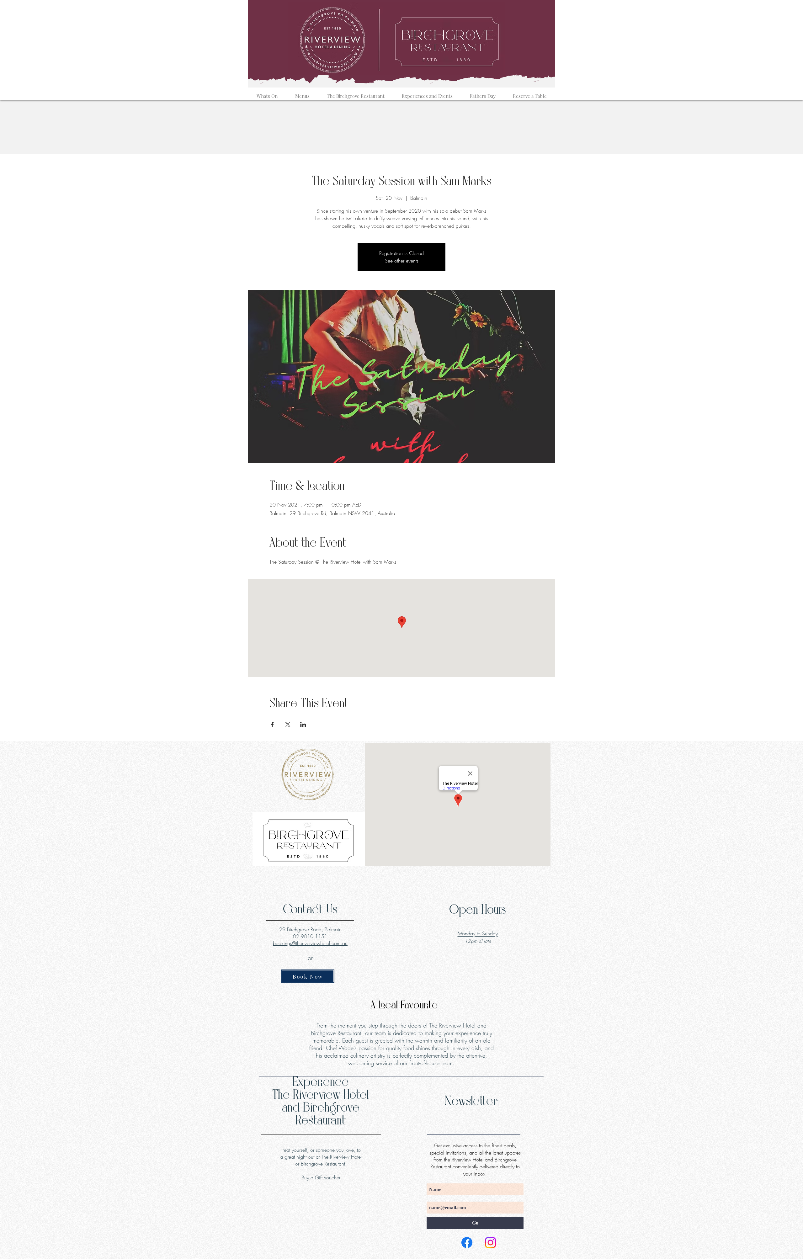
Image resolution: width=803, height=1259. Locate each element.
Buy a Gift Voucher (320, 1177)
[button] (267, 93)
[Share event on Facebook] (272, 724)
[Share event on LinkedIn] (303, 724)
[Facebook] (467, 1242)
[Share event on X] (288, 724)
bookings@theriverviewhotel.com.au (310, 943)
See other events (401, 260)
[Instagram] (490, 1242)
